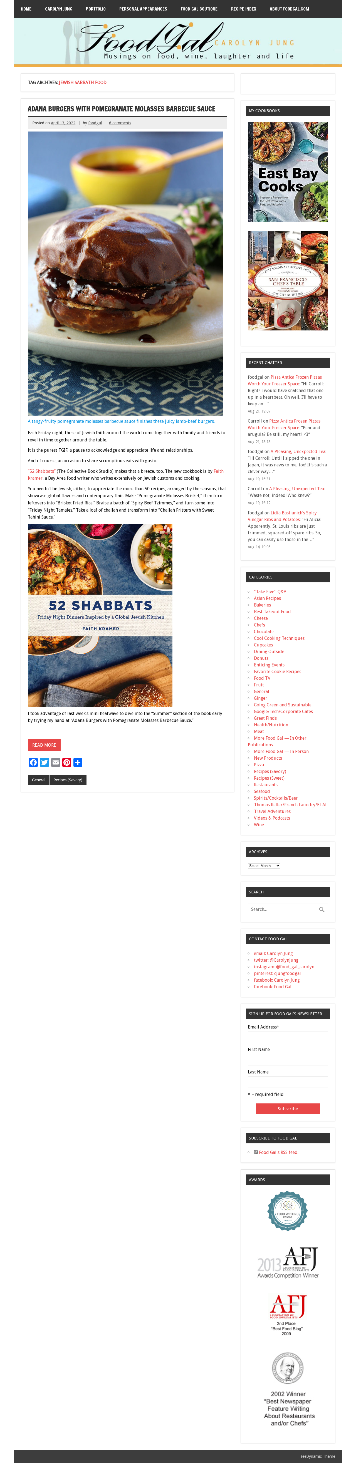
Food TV (262, 678)
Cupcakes (263, 645)
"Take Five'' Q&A (270, 591)
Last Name (258, 1072)
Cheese (261, 618)
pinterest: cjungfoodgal (277, 973)
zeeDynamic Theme (317, 1456)
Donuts (261, 658)
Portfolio (96, 9)
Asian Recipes (267, 598)
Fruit (259, 685)
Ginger (260, 698)
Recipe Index (243, 9)
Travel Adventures (272, 811)
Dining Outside (269, 651)
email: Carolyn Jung (273, 953)
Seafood (262, 791)
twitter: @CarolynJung (276, 960)
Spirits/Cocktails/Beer (276, 798)
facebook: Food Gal (272, 986)
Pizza (259, 764)
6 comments (120, 123)
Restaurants (266, 784)
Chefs (259, 625)
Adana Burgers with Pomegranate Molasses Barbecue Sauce (121, 108)
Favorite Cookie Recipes (277, 671)
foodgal (95, 123)
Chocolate (264, 631)
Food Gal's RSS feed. (278, 1152)
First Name (259, 1049)
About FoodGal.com (289, 9)
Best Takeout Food (272, 611)
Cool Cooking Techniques (279, 638)
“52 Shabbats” (42, 471)
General (38, 780)
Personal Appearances (143, 9)
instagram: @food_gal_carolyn (284, 966)
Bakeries (262, 605)
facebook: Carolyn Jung (277, 980)
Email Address (263, 1027)
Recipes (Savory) (67, 780)
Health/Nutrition (271, 724)
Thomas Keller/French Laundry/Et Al (290, 804)
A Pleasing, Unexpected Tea (298, 451)
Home (26, 9)
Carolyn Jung (58, 9)
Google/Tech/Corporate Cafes (283, 711)
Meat (259, 731)
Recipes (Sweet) (269, 778)
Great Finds (265, 718)
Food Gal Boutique (199, 9)
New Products (268, 758)
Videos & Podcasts (272, 818)
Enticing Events (269, 665)
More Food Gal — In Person (281, 751)
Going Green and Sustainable (283, 705)
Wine (259, 824)
